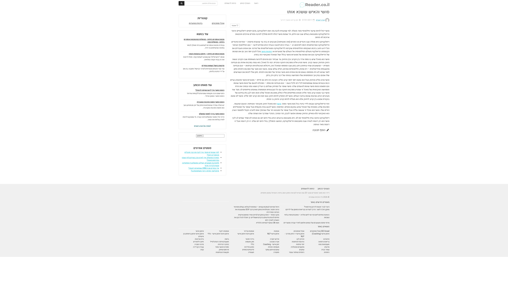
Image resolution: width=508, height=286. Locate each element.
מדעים (327, 247)
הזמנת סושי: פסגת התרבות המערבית (210, 102)
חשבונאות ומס (324, 244)
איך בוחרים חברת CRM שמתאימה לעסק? (203, 168)
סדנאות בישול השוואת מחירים (213, 65)
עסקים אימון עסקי (272, 249)
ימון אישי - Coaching (271, 244)
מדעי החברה (199, 244)
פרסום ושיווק (224, 249)
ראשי (256, 3)
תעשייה (251, 252)
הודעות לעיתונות (298, 241)
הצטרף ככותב (245, 3)
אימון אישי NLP (273, 233)
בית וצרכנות (199, 239)
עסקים (301, 249)
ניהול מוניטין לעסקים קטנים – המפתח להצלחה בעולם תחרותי (256, 206)
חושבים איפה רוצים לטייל (219, 241)
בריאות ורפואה (323, 241)
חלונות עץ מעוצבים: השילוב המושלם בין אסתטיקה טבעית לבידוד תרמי (200, 164)
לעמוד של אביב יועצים (202, 125)
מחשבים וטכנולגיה (297, 247)
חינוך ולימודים (198, 241)
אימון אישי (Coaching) (320, 233)
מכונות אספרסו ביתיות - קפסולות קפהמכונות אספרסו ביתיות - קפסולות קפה (204, 40)
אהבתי (234, 25)
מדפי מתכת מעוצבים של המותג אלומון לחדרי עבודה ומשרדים (306, 222)
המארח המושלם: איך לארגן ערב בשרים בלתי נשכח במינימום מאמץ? (200, 159)
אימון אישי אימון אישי (245, 233)
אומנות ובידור (249, 231)
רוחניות (326, 252)
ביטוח (227, 239)
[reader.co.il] (314, 3)
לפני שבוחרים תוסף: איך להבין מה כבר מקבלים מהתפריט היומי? (202, 153)
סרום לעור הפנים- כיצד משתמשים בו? (205, 170)
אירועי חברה (274, 239)
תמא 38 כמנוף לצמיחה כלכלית (267, 222)
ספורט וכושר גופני (222, 247)
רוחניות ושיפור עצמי (296, 252)
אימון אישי (200, 231)
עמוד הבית (325, 249)
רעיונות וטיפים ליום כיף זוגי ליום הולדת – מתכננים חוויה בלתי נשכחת (306, 216)
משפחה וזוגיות (273, 247)
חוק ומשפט (249, 241)
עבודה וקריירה (198, 247)
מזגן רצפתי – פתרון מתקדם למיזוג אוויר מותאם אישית (258, 214)
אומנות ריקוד (224, 231)
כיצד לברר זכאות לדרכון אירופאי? (316, 206)
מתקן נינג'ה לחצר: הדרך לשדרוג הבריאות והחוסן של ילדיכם (307, 209)
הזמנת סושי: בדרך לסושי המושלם (211, 114)
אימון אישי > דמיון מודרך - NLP (294, 235)
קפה (202, 249)
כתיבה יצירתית (223, 244)
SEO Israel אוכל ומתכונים (319, 231)
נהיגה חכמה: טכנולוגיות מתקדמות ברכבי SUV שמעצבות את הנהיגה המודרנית (257, 211)
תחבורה (276, 252)
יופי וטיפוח (300, 244)
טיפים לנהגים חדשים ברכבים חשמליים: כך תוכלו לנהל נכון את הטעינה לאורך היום (256, 219)
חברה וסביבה (274, 241)
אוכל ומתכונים (218, 23)
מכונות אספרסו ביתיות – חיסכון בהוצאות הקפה (206, 54)
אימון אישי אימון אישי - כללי (218, 233)
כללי (252, 244)
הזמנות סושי (266, 51)
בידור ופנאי (250, 239)
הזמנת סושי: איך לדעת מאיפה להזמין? (209, 90)
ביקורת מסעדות (195, 23)
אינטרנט (326, 239)
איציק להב (300, 239)
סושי (279, 103)
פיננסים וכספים (248, 249)
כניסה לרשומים (230, 3)
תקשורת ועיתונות (222, 252)
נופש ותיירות (249, 247)
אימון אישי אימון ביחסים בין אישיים (193, 235)
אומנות (276, 231)
